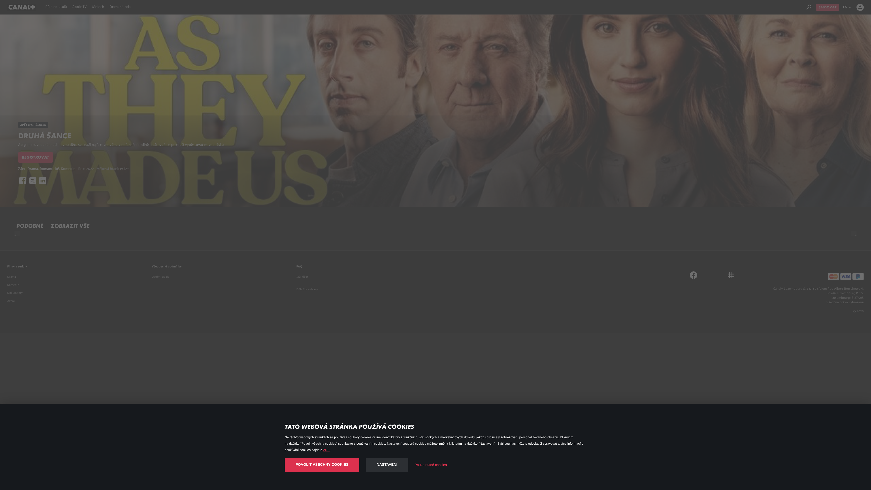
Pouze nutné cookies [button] (431, 465)
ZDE (326, 450)
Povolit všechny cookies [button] (322, 465)
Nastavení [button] (387, 465)
